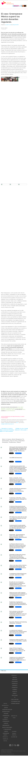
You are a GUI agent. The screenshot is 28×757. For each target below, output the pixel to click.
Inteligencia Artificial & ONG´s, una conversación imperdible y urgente (18, 640)
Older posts (3, 670)
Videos (12, 409)
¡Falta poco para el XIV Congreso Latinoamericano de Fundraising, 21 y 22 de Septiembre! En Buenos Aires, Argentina (18, 594)
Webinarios (6, 725)
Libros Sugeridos (6, 732)
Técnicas (13, 675)
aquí (17, 422)
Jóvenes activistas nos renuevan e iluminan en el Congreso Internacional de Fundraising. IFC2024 (17, 490)
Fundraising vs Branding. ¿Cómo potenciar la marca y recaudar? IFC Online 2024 (18, 499)
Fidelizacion (14, 699)
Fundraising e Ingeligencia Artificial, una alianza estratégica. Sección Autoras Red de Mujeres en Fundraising (18, 603)
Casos (19, 407)
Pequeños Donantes (15, 682)
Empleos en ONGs (14, 716)
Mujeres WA (14, 736)
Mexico (23, 409)
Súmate (5, 734)
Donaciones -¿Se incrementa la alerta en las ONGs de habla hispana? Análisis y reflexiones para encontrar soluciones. (18, 536)
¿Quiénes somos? (14, 732)
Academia (5, 719)
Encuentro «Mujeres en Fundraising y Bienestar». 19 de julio (18, 622)
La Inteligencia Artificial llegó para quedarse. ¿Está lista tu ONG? (17, 574)
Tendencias (8, 409)
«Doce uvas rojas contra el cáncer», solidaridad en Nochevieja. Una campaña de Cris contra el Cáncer (18, 566)
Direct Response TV (15, 695)
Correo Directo (14, 690)
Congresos (6, 721)
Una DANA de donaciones (15, 457)
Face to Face (15, 408)
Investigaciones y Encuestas (7, 728)
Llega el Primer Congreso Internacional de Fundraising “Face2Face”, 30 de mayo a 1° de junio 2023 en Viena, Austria (17, 650)
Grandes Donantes (15, 686)
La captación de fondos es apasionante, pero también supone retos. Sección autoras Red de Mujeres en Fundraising (18, 632)
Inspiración (5, 705)
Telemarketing (15, 701)
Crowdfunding (15, 703)
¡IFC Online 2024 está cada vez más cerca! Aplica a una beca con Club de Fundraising (18, 518)
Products (5, 736)
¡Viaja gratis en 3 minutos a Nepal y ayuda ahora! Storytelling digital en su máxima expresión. (7, 430)
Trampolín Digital (5, 739)
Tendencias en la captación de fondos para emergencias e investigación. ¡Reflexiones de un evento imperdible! (17, 659)
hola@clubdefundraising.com (7, 423)
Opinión (6, 713)
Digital (5, 703)
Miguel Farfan (16, 24)
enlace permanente (10, 410)
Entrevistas (9, 408)
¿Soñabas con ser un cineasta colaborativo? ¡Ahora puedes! (21, 429)
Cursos (6, 723)
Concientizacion (7, 709)
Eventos (14, 734)
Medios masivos (14, 678)
